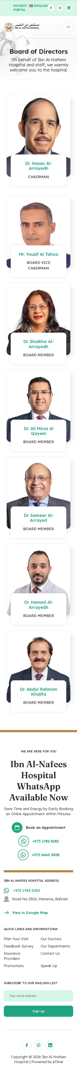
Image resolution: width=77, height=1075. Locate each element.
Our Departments (55, 946)
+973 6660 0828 (45, 854)
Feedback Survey (18, 946)
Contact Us (50, 953)
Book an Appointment (45, 827)
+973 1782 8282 (45, 841)
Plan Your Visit (16, 939)
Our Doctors (51, 939)
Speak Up (49, 965)
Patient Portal (20, 8)
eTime (58, 1061)
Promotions (14, 965)
